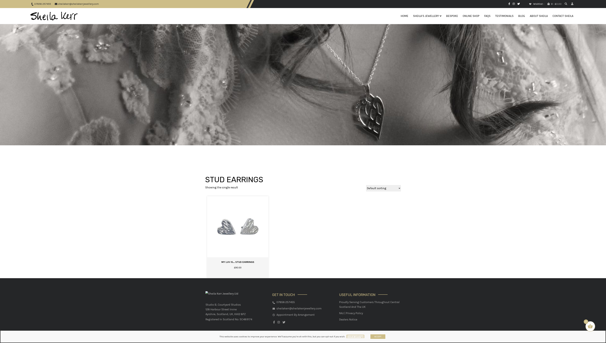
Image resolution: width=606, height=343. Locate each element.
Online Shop (471, 16)
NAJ (341, 313)
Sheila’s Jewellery (426, 16)
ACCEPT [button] (377, 336)
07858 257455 (42, 3)
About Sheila (539, 16)
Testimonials (504, 16)
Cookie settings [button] (355, 336)
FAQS (487, 16)
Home (404, 16)
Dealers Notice (348, 319)
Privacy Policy (354, 313)
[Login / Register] (572, 3)
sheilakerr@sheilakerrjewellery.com (78, 3)
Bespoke (452, 16)
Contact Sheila (563, 16)
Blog (521, 16)
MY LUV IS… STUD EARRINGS (237, 261)
